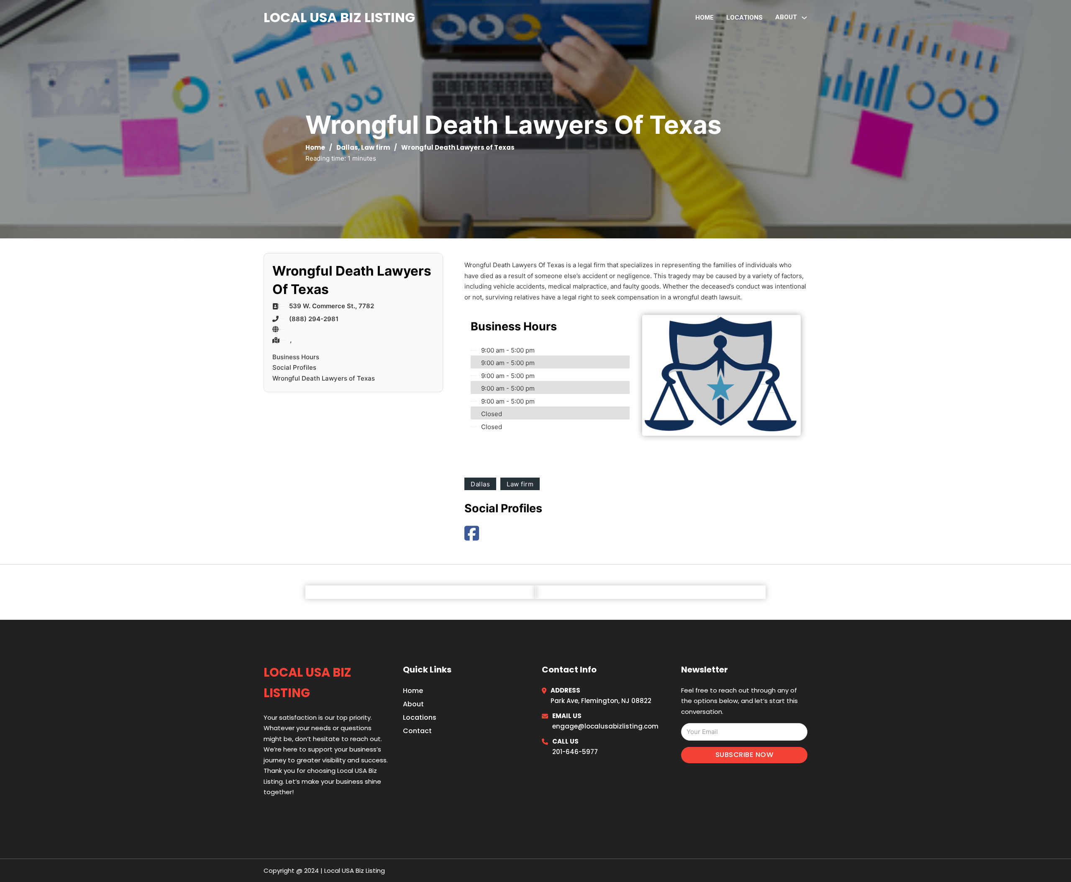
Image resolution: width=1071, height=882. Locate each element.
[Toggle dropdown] (804, 18)
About (413, 704)
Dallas (347, 147)
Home (704, 17)
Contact (417, 731)
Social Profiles (294, 367)
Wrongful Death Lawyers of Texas (323, 378)
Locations (744, 17)
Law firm (375, 147)
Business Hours (295, 357)
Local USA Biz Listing (339, 17)
